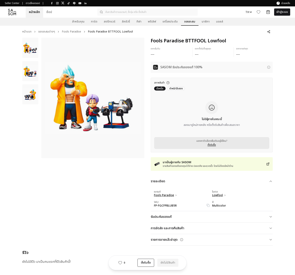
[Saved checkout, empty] (268, 12)
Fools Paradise (71, 32)
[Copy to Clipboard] (208, 205)
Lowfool (217, 195)
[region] (93, 98)
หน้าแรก (27, 32)
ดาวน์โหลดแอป (33, 3)
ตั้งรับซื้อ (212, 145)
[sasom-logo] (12, 12)
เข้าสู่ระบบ (282, 12)
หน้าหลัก (34, 12)
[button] (147, 12)
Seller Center (12, 3)
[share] (269, 32)
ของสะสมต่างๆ (46, 32)
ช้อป (49, 12)
